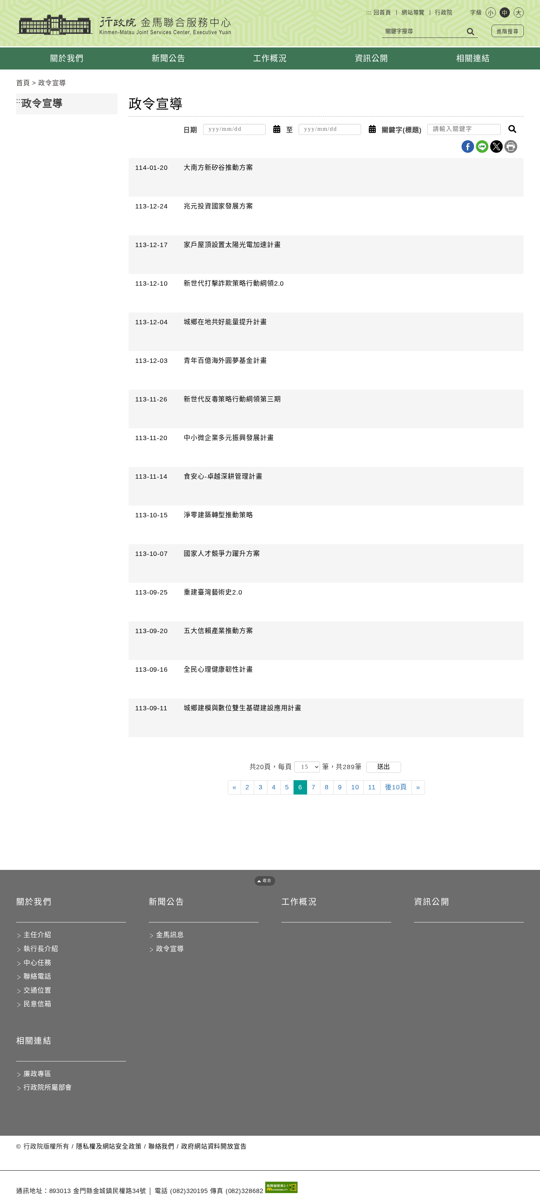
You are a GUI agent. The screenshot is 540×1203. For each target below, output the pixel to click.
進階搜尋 (508, 31)
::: (369, 12)
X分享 (496, 146)
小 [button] (490, 13)
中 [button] (504, 13)
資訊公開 (372, 58)
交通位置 (37, 990)
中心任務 (37, 963)
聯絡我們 (161, 1146)
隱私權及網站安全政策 (109, 1146)
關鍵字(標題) (401, 130)
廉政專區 (37, 1074)
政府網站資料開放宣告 (214, 1146)
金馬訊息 (170, 935)
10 (355, 787)
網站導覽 (413, 12)
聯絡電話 (37, 976)
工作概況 (270, 58)
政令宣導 (52, 83)
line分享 (482, 146)
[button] (276, 129)
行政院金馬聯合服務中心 (123, 24)
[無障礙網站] (281, 1189)
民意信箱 (37, 1004)
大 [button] (518, 13)
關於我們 (67, 58)
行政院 (444, 12)
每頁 (286, 766)
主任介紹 (37, 935)
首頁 (23, 83)
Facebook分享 (467, 146)
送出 (383, 766)
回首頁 (382, 12)
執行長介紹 (41, 949)
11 (372, 787)
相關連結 (473, 58)
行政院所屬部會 (48, 1087)
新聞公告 (169, 58)
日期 (190, 130)
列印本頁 (510, 146)
